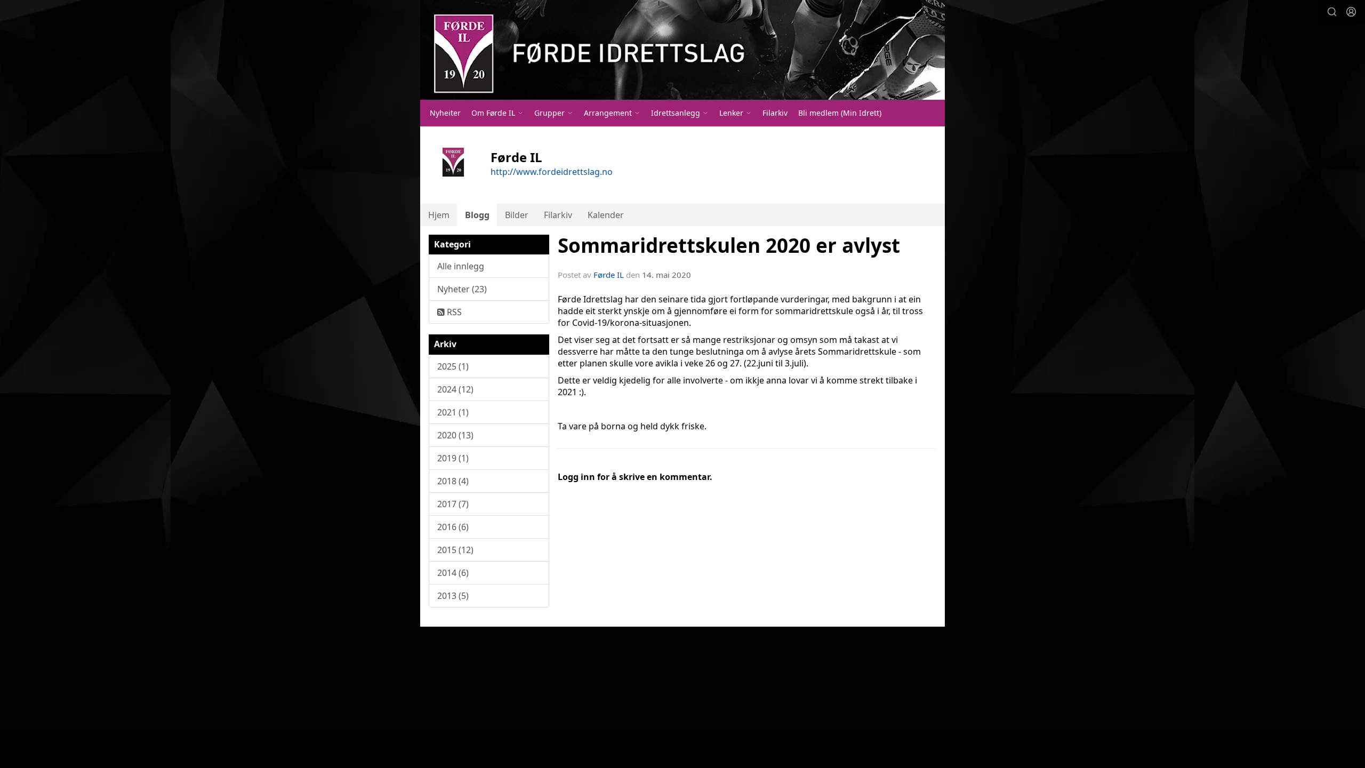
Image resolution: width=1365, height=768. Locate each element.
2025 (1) (453, 366)
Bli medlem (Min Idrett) (839, 113)
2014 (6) (453, 573)
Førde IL (608, 274)
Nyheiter (445, 113)
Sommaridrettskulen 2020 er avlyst (729, 245)
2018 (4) (453, 481)
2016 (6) (453, 527)
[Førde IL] (682, 50)
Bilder (516, 215)
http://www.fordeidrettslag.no (552, 172)
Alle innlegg (460, 266)
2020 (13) (455, 435)
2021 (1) (453, 412)
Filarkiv (775, 113)
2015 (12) (455, 550)
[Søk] (1332, 11)
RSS (453, 312)
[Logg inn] (1351, 11)
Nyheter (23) (462, 289)
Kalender (606, 215)
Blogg (477, 215)
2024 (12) (455, 389)
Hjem (438, 215)
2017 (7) (453, 504)
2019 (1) (453, 458)
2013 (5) (453, 596)
